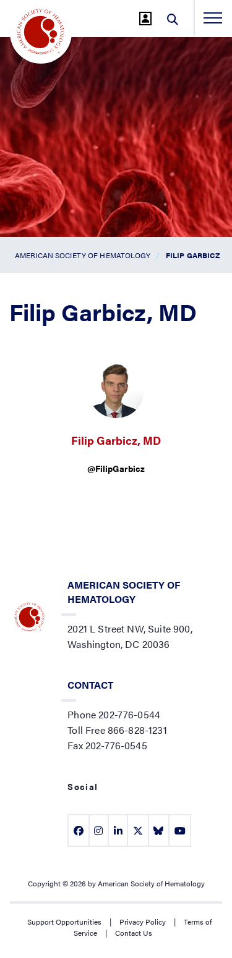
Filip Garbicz (193, 255)
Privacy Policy (142, 921)
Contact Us (133, 932)
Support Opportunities (64, 921)
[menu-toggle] (213, 17)
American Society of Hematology (83, 255)
